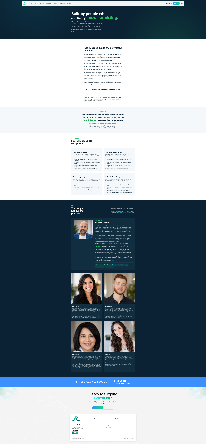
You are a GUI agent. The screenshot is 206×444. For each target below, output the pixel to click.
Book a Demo (108, 408)
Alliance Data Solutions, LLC (114, 243)
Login (182, 3)
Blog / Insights (118, 418)
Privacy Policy (126, 438)
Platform (36, 3)
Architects (107, 425)
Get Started (97, 407)
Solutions (55, 3)
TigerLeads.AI (98, 246)
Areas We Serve (48, 3)
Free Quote (176, 3)
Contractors (107, 418)
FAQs (116, 421)
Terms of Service (131, 438)
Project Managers (108, 427)
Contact (127, 421)
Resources (62, 3)
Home (32, 3)
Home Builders (108, 423)
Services (41, 3)
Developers (107, 421)
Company (68, 3)
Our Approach (129, 418)
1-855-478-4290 (169, 3)
